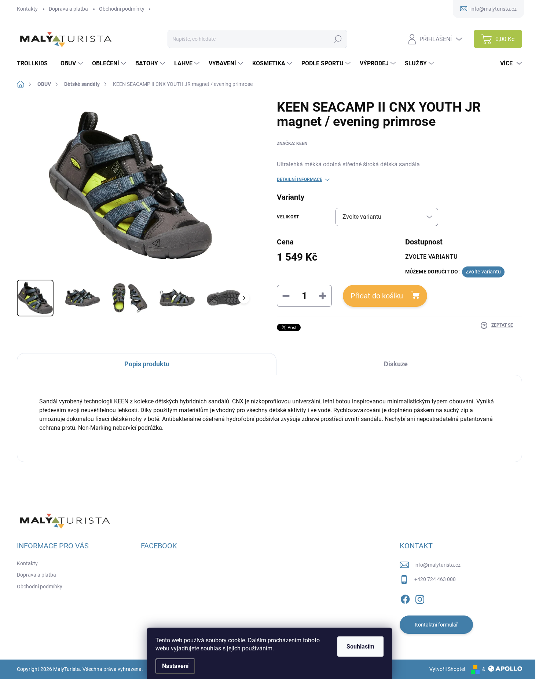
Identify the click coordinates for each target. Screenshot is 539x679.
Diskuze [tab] (396, 364)
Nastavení (175, 665)
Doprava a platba (68, 9)
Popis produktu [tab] (146, 364)
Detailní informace (299, 179)
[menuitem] (35, 63)
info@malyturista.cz (437, 565)
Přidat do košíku (377, 295)
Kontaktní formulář (436, 625)
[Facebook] (405, 597)
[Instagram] (419, 597)
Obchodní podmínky (121, 9)
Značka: (292, 143)
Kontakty (27, 9)
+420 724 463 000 (435, 579)
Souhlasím (360, 646)
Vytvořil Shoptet (447, 669)
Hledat (337, 39)
